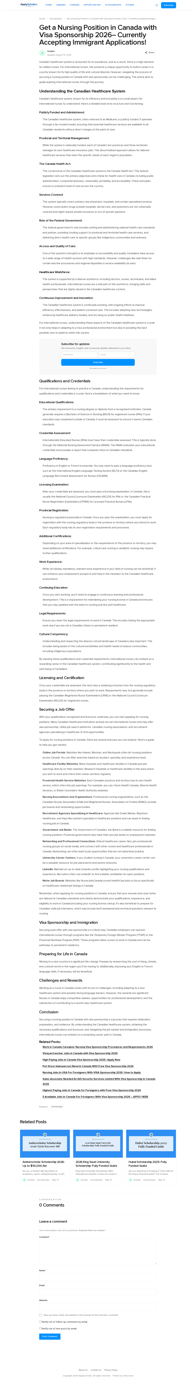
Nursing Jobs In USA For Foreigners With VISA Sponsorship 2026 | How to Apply (92, 1072)
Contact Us (96, 1370)
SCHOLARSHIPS (113, 5)
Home (42, 19)
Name (42, 1270)
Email (42, 1285)
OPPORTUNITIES (92, 5)
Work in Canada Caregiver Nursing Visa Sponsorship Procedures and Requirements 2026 (98, 1047)
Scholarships (56, 19)
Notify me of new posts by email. (59, 1328)
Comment (44, 1237)
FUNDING (74, 5)
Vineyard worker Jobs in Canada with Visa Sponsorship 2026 (80, 1053)
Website (43, 1300)
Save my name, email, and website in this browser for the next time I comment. (80, 1315)
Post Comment (49, 1336)
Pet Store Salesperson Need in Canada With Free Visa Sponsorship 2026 (88, 1066)
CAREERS (61, 5)
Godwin (51, 51)
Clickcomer (128, 1376)
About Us (83, 1370)
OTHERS (130, 5)
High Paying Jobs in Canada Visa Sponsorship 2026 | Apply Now (81, 1059)
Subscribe (168, 5)
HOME (48, 5)
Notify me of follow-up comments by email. (65, 1322)
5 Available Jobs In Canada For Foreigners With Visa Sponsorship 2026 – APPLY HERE (95, 1096)
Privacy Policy (110, 1370)
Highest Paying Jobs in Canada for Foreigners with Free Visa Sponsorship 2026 (92, 1090)
